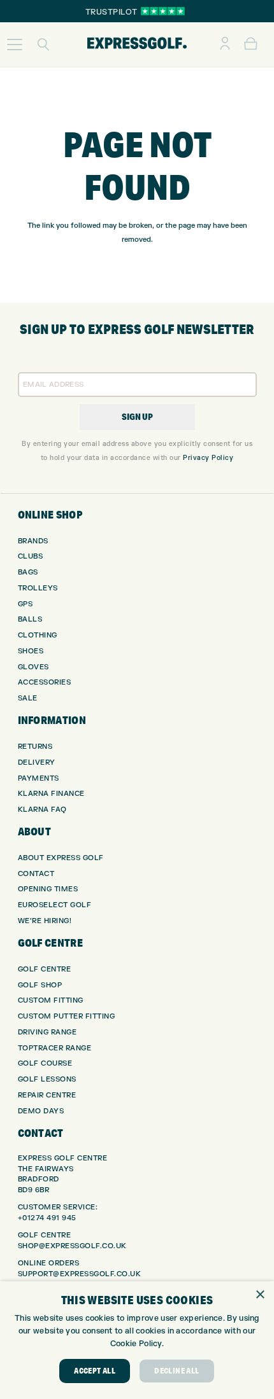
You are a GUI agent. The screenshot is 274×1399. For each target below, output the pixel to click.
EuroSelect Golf (55, 905)
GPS (25, 604)
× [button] (259, 1295)
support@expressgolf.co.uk (79, 1274)
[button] (14, 44)
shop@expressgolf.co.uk (72, 1246)
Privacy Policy (208, 458)
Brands (33, 541)
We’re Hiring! (45, 921)
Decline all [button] (176, 1370)
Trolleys (38, 588)
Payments (38, 778)
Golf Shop (40, 985)
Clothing (37, 635)
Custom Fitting (50, 1000)
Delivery (36, 762)
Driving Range (47, 1032)
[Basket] (250, 44)
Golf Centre (44, 969)
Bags (28, 572)
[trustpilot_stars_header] (163, 11)
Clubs (30, 556)
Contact (36, 874)
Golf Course (45, 1063)
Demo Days (41, 1111)
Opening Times (48, 889)
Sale (28, 698)
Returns (35, 746)
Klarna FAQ (42, 809)
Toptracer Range (55, 1048)
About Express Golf (61, 858)
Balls (30, 619)
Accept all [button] (94, 1370)
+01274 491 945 (47, 1218)
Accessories (44, 682)
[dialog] (137, 1340)
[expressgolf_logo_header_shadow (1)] (137, 44)
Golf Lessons (47, 1079)
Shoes (31, 651)
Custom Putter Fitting (66, 1016)
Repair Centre (47, 1095)
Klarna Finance (51, 793)
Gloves (33, 667)
